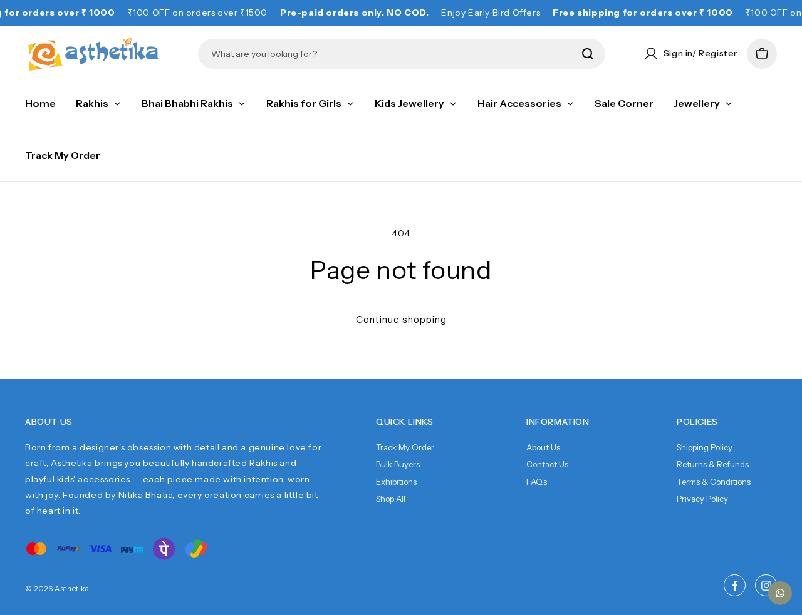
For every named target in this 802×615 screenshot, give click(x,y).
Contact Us (547, 464)
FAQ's (536, 482)
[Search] (587, 53)
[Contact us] (780, 593)
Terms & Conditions (714, 482)
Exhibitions (396, 482)
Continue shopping (401, 319)
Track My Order (405, 447)
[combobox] (392, 53)
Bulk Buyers (398, 464)
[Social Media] (735, 585)
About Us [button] (49, 421)
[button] (762, 54)
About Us (543, 447)
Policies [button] (697, 421)
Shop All (390, 499)
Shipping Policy (704, 447)
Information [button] (558, 421)
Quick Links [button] (405, 421)
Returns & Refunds (713, 464)
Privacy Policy (702, 499)
